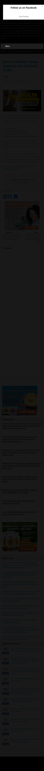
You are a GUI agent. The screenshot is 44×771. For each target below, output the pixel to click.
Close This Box (24, 16)
